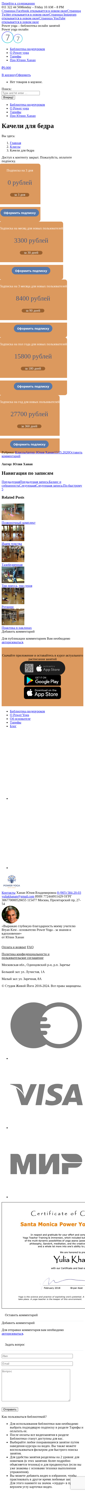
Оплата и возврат (14, 947)
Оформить (23, 75)
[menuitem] (27, 49)
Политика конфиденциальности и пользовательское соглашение (26, 956)
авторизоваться (12, 642)
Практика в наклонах (17, 628)
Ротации (8, 607)
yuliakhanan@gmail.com (18, 896)
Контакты (8, 892)
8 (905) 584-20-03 (69, 892)
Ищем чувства (12, 543)
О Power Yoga (19, 715)
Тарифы (15, 722)
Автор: (40, 452)
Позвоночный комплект (18, 522)
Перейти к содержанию (18, 3)
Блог (13, 726)
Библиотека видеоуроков (27, 711)
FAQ (30, 947)
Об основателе (20, 718)
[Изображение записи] (13, 519)
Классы (20, 452)
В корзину (9, 75)
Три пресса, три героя (17, 585)
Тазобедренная (12, 564)
